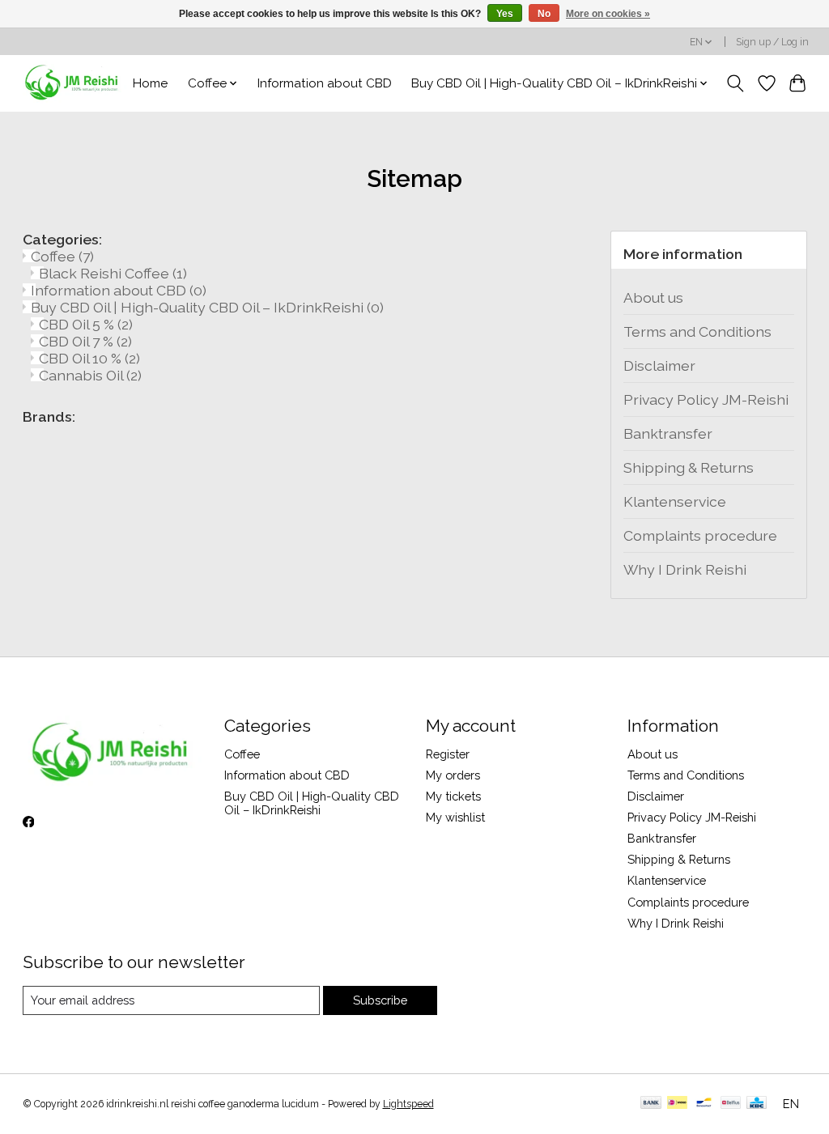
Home (150, 83)
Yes (504, 13)
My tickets (453, 796)
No (544, 13)
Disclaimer (659, 365)
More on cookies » (608, 13)
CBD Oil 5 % (86, 324)
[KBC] (756, 1103)
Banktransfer (667, 433)
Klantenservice (674, 501)
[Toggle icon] (734, 83)
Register (448, 754)
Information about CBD (324, 83)
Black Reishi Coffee (113, 273)
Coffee (62, 256)
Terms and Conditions (697, 331)
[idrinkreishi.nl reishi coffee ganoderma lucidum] (72, 83)
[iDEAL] (677, 1103)
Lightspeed (408, 1104)
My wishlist (455, 817)
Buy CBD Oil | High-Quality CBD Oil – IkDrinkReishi (207, 307)
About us (653, 297)
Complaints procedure (700, 535)
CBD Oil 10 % (89, 358)
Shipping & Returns (688, 467)
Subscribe (380, 1000)
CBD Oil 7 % (85, 341)
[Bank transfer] (650, 1103)
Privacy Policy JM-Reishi (706, 399)
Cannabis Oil (90, 375)
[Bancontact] (704, 1103)
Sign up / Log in (772, 42)
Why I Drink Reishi (684, 569)
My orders (453, 775)
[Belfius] (731, 1103)
